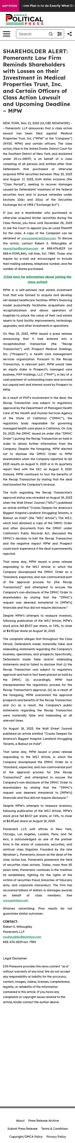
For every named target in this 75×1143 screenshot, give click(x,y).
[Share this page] (69, 34)
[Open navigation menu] (6, 34)
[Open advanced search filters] (59, 34)
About (20, 1120)
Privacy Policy (56, 1136)
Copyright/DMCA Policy (26, 1136)
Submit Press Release (22, 1128)
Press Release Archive (43, 1120)
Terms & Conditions (54, 1128)
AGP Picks (9, 5)
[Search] (50, 34)
